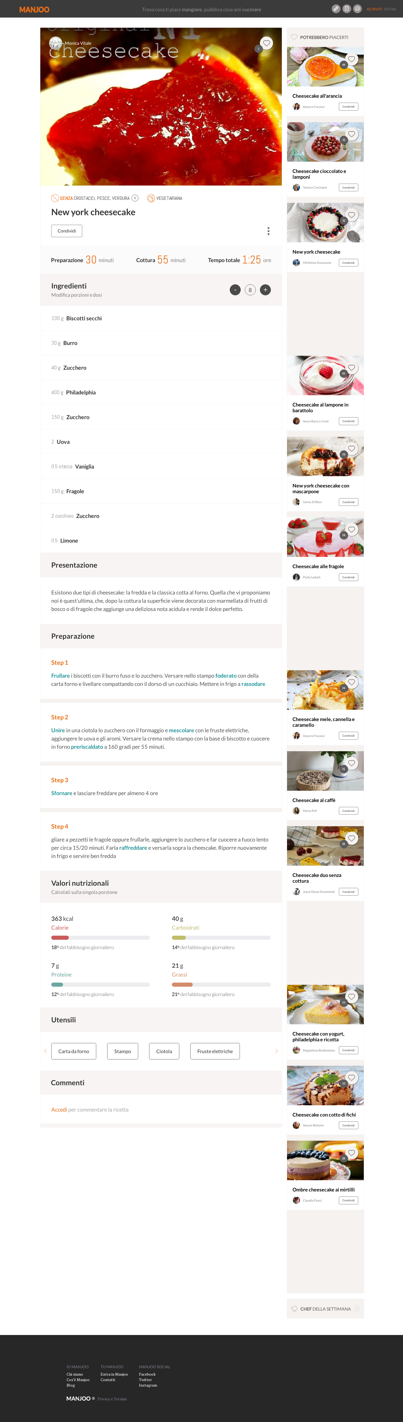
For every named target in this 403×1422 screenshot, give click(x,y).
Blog (71, 1385)
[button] (135, 198)
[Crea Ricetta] (336, 8)
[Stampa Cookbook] (357, 8)
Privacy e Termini (112, 1398)
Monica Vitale (78, 43)
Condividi (67, 230)
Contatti (108, 1379)
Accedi (59, 1109)
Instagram (148, 1385)
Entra (390, 9)
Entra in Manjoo (114, 1374)
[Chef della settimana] (357, 1308)
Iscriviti (374, 9)
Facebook (147, 1374)
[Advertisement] (325, 315)
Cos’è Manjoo (78, 1379)
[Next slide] (276, 1051)
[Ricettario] (346, 8)
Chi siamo (75, 1374)
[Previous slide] (45, 1051)
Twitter (145, 1379)
